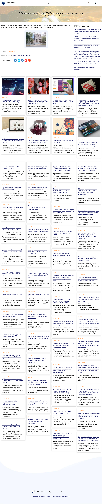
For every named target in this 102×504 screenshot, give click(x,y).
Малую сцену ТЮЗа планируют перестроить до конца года (12, 101)
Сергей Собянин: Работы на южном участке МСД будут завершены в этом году (61, 301)
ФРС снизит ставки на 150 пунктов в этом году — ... (10, 167)
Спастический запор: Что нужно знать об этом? (63, 141)
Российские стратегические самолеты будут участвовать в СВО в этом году (37, 316)
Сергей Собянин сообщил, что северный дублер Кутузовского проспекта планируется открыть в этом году (88, 322)
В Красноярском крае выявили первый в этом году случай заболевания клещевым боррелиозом (87, 191)
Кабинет (98, 3)
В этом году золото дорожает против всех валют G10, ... (11, 335)
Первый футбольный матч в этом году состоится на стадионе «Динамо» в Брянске (63, 345)
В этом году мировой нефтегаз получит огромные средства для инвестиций (38, 402)
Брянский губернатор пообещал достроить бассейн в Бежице (38, 141)
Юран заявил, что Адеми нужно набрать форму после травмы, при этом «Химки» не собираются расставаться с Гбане (88, 102)
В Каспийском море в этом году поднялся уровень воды (37, 188)
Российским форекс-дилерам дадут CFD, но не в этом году (11, 228)
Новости (41, 3)
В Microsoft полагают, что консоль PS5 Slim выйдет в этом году (38, 295)
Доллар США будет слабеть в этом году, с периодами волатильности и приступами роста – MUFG (87, 235)
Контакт (59, 3)
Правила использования (39, 496)
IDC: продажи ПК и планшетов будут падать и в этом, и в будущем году (37, 251)
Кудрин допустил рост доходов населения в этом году (12, 295)
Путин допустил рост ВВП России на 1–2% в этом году (12, 208)
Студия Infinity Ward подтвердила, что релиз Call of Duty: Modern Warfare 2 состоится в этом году (88, 438)
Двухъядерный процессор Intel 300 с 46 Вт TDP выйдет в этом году (12, 251)
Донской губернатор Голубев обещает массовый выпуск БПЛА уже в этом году (38, 101)
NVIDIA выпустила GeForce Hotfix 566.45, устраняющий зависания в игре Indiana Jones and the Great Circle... (86, 38)
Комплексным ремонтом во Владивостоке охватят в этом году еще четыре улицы (62, 255)
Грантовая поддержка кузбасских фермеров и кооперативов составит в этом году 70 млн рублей (63, 278)
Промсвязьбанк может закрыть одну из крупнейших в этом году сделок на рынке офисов (88, 278)
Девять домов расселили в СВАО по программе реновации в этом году (38, 338)
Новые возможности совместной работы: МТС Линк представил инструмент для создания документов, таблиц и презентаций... (87, 45)
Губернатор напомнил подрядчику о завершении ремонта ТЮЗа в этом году (13, 140)
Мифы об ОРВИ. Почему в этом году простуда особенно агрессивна (38, 421)
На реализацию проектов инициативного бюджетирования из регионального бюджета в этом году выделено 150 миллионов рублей (88, 369)
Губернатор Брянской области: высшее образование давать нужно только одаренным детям (88, 144)
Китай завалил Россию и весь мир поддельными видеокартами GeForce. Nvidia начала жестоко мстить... (87, 31)
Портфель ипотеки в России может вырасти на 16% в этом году (11, 356)
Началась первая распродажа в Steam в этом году (12, 188)
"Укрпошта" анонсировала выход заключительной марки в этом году (38, 275)
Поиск (91, 3)
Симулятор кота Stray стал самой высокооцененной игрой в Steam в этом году (88, 299)
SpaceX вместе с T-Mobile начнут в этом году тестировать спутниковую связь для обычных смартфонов (88, 344)
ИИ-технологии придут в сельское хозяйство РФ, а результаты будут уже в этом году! (63, 211)
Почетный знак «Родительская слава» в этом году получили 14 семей (63, 233)
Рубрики (53, 3)
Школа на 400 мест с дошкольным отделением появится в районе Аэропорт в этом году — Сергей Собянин (89, 415)
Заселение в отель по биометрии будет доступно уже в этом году (12, 315)
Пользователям (56, 496)
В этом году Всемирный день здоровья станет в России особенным (37, 360)
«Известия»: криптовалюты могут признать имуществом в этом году (38, 230)
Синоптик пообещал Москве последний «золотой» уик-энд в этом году (12, 426)
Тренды (47, 3)
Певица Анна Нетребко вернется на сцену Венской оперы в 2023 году (63, 101)
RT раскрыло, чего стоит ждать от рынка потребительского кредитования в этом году (63, 391)
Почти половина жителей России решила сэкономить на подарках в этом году (63, 323)
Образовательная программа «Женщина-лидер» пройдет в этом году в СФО (37, 207)
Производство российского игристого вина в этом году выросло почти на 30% (61, 190)
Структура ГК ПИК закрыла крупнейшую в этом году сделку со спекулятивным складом (63, 168)
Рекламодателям (65, 496)
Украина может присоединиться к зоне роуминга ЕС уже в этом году (38, 168)
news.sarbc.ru (11, 51)
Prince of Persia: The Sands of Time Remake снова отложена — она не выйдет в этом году (88, 168)
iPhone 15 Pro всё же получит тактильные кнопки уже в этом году (11, 273)
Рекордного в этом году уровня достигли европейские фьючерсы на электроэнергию (38, 382)
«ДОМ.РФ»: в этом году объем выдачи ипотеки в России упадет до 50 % (12, 380)
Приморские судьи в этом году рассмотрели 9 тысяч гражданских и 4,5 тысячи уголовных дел (62, 436)
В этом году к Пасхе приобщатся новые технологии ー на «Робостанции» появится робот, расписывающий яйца (88, 392)
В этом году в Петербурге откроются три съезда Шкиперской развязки (10, 402)
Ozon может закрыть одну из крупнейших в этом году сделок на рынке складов (88, 258)
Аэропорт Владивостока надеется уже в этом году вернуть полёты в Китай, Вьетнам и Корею (88, 212)
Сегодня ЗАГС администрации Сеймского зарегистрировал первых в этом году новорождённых (62, 370)
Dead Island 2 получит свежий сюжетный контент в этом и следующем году (62, 413)
